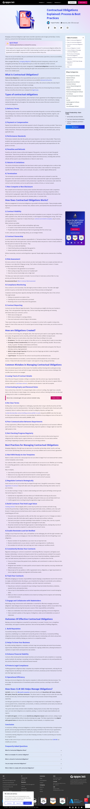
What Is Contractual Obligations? (74, 40)
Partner (41, 791)
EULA (18, 807)
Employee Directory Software (73, 82)
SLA (13, 807)
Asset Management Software (73, 75)
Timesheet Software (71, 84)
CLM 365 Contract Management (27, 784)
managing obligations (25, 61)
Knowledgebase (43, 780)
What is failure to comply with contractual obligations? (19, 768)
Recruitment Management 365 (9, 780)
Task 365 (23, 786)
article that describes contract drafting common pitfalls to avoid (23, 413)
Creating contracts (10, 506)
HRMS (4, 778)
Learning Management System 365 (10, 784)
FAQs (68, 67)
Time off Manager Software (72, 106)
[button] (34, 750)
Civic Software (69, 94)
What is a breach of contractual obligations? (16, 759)
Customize (9, 803)
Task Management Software (72, 102)
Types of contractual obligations (74, 42)
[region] (18, 798)
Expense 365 (23, 788)
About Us (42, 787)
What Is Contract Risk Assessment (27, 281)
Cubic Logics (35, 807)
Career (41, 789)
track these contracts (21, 383)
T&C (15, 807)
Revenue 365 (24, 790)
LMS (67, 98)
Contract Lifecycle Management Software (73, 86)
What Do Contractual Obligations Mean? (15, 750)
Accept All (27, 803)
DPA (26, 807)
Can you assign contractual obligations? (15, 763)
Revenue (68, 100)
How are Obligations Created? (73, 48)
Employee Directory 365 (8, 786)
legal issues (35, 90)
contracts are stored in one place (43, 219)
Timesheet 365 (6, 789)
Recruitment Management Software (74, 96)
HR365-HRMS (69, 104)
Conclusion (69, 65)
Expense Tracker (70, 80)
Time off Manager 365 (7, 791)
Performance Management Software (74, 91)
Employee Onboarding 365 (8, 782)
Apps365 (10, 807)
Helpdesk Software (70, 77)
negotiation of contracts (11, 486)
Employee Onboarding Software (73, 89)
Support (41, 782)
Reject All (18, 803)
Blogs (41, 778)
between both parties (46, 80)
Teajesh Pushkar (55, 23)
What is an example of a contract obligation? (17, 754)
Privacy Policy (22, 807)
